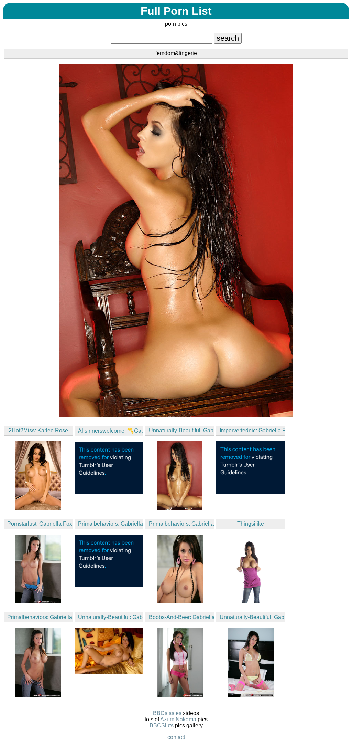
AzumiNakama (178, 719)
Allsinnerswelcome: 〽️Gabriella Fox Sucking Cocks (110, 431)
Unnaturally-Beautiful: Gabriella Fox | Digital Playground (252, 617)
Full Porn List (176, 11)
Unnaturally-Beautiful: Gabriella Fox (181, 430)
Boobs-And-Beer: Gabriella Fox (181, 617)
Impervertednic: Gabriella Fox (252, 430)
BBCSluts (162, 725)
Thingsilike (250, 524)
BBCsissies (167, 713)
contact (176, 737)
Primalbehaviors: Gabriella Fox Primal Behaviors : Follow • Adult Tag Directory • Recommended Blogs (110, 524)
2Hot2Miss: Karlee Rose (38, 430)
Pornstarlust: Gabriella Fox (39, 524)
